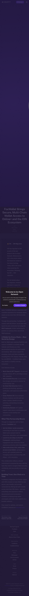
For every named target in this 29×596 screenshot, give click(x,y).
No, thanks (5, 305)
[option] (1, 591)
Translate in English (20, 305)
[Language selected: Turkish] (13, 593)
